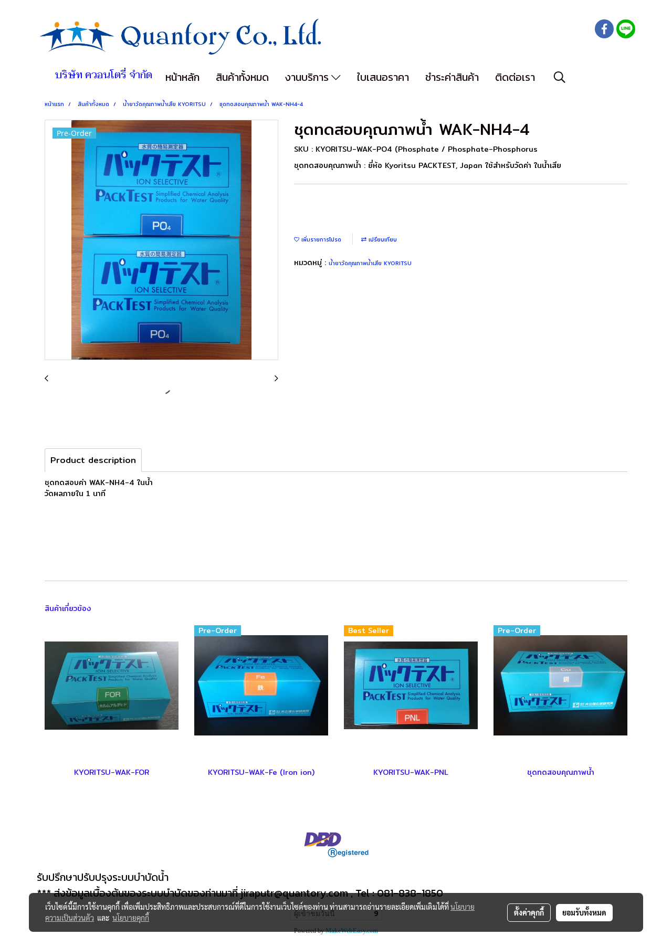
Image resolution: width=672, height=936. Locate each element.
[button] (559, 77)
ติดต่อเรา (515, 77)
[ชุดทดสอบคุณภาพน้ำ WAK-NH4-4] (161, 240)
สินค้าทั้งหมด (242, 77)
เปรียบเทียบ (381, 239)
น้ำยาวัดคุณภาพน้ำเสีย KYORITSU (370, 263)
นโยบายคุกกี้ (130, 917)
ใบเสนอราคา (383, 77)
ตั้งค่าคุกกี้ (529, 912)
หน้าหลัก (182, 77)
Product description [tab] (93, 460)
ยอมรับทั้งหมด (584, 912)
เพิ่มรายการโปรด (320, 239)
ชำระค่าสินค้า (452, 77)
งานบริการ (308, 77)
